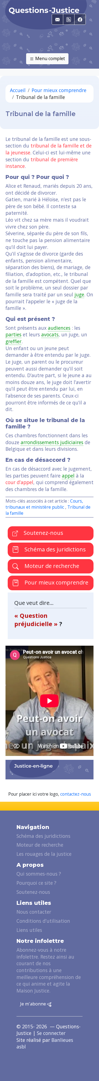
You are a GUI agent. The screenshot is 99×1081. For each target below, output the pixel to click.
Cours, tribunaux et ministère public (44, 504)
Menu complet (49, 58)
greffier (13, 341)
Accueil (18, 90)
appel (68, 475)
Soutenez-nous (42, 533)
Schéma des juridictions (54, 549)
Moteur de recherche (51, 566)
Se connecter (51, 1033)
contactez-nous (75, 794)
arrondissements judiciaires (52, 442)
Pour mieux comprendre (59, 90)
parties (13, 334)
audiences (59, 327)
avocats (50, 334)
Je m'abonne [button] (33, 1004)
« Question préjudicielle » (36, 619)
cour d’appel (19, 482)
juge (79, 294)
